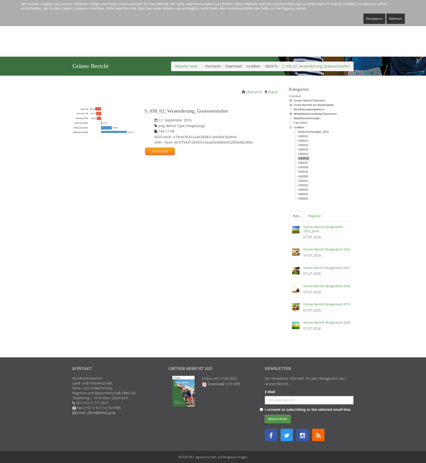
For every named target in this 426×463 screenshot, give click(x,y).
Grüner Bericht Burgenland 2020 (326, 322)
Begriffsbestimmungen (307, 118)
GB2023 (303, 189)
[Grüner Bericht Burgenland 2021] (297, 272)
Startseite (213, 66)
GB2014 (303, 149)
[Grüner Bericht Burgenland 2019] (297, 308)
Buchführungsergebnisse (309, 109)
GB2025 (303, 198)
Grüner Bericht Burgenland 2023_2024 (322, 229)
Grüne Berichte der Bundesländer (314, 104)
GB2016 (271, 66)
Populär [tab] (314, 216)
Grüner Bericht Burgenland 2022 (326, 249)
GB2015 (303, 153)
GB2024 (303, 194)
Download (233, 66)
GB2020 (303, 176)
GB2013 (303, 145)
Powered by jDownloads (177, 195)
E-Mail (270, 391)
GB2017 (303, 162)
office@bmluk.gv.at (101, 412)
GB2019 (303, 171)
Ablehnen (395, 19)
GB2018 (303, 167)
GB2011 (303, 136)
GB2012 (303, 140)
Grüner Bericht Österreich (309, 100)
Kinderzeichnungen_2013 (313, 131)
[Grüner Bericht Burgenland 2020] (297, 327)
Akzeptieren (374, 19)
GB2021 (303, 180)
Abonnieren (277, 418)
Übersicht (254, 92)
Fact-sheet (300, 122)
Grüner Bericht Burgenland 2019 (326, 304)
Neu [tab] (296, 216)
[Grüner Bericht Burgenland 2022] (297, 254)
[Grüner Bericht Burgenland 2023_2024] (297, 233)
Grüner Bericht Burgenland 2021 (326, 267)
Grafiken (253, 66)
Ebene (272, 92)
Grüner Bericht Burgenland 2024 (326, 286)
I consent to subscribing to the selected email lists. (308, 409)
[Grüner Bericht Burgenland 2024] (297, 290)
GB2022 (303, 185)
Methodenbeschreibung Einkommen (315, 113)
